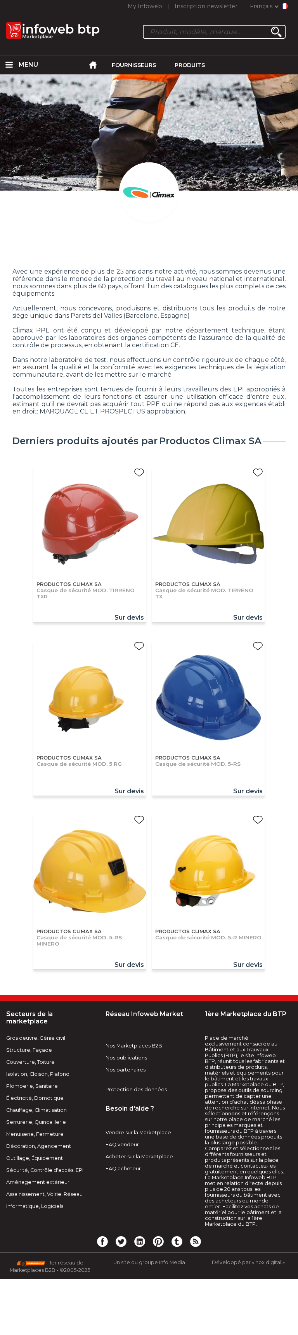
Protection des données (136, 1089)
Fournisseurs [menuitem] (134, 65)
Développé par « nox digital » (248, 1262)
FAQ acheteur (123, 1168)
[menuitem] (9, 65)
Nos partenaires (126, 1070)
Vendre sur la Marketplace (138, 1132)
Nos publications (126, 1058)
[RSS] (195, 1241)
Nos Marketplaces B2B (134, 1046)
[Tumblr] (177, 1241)
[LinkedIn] (139, 1241)
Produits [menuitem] (190, 65)
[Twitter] (121, 1241)
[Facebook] (102, 1241)
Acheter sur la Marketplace (139, 1156)
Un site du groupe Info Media (149, 1262)
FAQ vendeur (122, 1144)
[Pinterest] (158, 1241)
